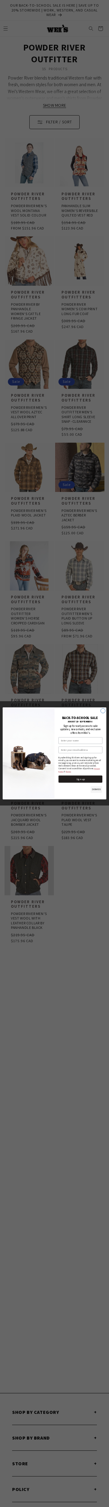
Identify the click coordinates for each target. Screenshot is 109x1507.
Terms (68, 771)
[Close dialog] (103, 710)
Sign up (80, 779)
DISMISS (96, 790)
